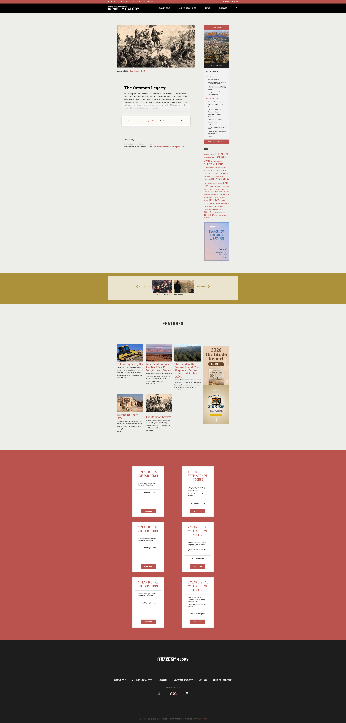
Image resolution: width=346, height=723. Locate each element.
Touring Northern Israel (214, 92)
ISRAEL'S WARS (208, 183)
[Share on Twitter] (144, 71)
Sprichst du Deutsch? (222, 680)
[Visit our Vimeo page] (117, 2)
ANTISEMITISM (221, 154)
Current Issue (164, 8)
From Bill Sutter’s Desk (215, 102)
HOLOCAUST (207, 180)
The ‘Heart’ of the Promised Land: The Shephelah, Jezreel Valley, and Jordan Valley (217, 88)
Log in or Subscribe (152, 121)
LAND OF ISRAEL (220, 192)
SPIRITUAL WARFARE (211, 209)
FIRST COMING (218, 176)
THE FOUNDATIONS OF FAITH (219, 212)
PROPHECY (214, 200)
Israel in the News (214, 133)
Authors (203, 680)
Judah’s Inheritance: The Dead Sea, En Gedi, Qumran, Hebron (217, 82)
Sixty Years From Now (213, 107)
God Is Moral (212, 124)
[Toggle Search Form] (236, 8)
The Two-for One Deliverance (217, 131)
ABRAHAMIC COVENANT (209, 154)
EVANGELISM (218, 174)
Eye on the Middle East (215, 104)
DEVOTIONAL (207, 171)
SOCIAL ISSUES (219, 206)
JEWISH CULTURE (220, 187)
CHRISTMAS (223, 167)
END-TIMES (208, 174)
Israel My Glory (123, 8)
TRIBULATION (217, 215)
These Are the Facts (213, 112)
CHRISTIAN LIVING (213, 164)
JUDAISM (212, 192)
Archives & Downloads (187, 8)
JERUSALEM (212, 187)
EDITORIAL (223, 171)
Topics (207, 8)
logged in (136, 144)
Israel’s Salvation (212, 122)
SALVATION (224, 203)
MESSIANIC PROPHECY (219, 194)
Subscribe (223, 8)
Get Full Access (216, 27)
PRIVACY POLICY (202, 719)
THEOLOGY (209, 215)
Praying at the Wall (212, 117)
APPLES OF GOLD (209, 158)
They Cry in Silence (214, 109)
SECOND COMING (208, 206)
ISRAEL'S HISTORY (220, 179)
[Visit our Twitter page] (111, 2)
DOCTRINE (215, 170)
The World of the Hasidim (216, 119)
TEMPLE (221, 209)
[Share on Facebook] (141, 71)
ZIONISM (206, 218)
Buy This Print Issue (216, 142)
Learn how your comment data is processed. (168, 147)
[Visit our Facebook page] (108, 2)
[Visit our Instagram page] (114, 2)
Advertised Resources (183, 680)
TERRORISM (208, 212)
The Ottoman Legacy (213, 94)
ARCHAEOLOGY (218, 161)
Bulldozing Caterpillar (213, 79)
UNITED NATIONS (224, 215)
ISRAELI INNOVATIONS (217, 183)
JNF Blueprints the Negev (214, 114)
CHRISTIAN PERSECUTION (212, 168)
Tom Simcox (134, 71)
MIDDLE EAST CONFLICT (212, 197)
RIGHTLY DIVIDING (214, 203)
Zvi (210, 136)
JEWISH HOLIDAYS (213, 189)
